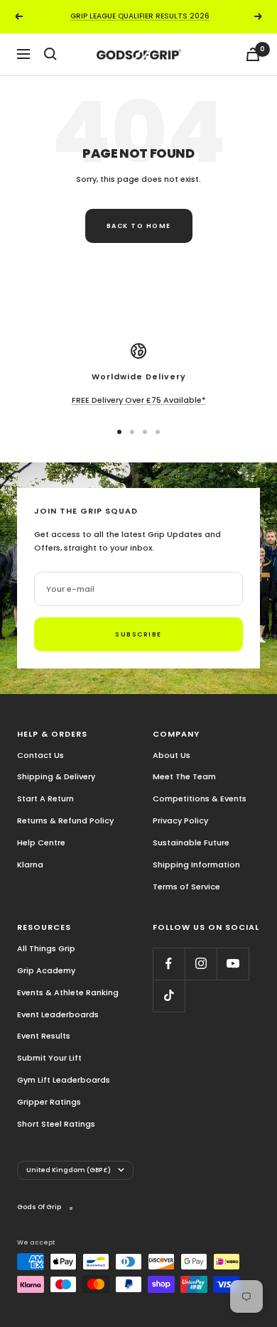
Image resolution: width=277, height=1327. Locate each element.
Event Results (43, 1035)
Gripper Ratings (49, 1101)
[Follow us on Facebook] (169, 964)
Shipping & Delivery (56, 776)
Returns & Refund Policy (65, 820)
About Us (171, 755)
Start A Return (45, 798)
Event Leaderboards (58, 1014)
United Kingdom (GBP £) (68, 1170)
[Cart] (253, 54)
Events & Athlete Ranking (68, 992)
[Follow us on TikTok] (169, 996)
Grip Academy (46, 970)
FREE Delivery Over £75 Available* (139, 400)
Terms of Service (186, 886)
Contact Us (40, 755)
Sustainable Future (191, 842)
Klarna (30, 864)
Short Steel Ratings (56, 1124)
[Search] (50, 54)
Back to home (139, 226)
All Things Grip (46, 948)
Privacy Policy (180, 820)
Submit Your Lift (49, 1057)
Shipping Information (196, 864)
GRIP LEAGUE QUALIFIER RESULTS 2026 (140, 16)
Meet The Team (184, 776)
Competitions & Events (199, 798)
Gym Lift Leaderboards (63, 1079)
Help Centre (41, 842)
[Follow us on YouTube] (233, 964)
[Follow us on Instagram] (201, 964)
